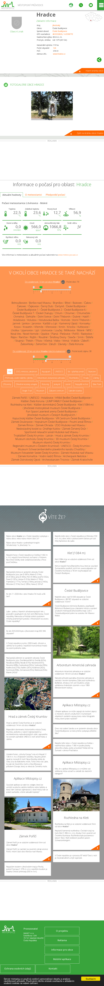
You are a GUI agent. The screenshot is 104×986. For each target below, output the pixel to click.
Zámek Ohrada (44, 425)
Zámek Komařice (27, 456)
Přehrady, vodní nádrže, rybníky (19, 377)
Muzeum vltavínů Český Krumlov (51, 442)
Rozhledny (74, 377)
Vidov (57, 340)
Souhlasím (91, 978)
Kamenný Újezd (68, 323)
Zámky (96, 377)
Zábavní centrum (56, 390)
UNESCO (59, 371)
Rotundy (45, 384)
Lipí (37, 330)
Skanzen (92, 371)
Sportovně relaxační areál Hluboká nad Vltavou (51, 432)
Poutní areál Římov (80, 421)
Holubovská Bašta (49, 320)
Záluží (52, 344)
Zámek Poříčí (19, 397)
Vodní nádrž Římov (50, 456)
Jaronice (36, 323)
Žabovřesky (27, 344)
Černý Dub (47, 306)
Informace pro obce (62, 949)
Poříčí (75, 333)
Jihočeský (56, 25)
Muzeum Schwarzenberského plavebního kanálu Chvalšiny (51, 449)
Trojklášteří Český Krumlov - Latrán (33, 435)
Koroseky (85, 323)
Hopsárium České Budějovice (51, 421)
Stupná (19, 340)
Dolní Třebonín (62, 316)
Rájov (14, 337)
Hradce (46, 14)
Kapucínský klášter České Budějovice (33, 418)
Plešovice (65, 333)
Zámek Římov (25, 425)
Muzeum (40, 390)
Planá (54, 333)
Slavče (71, 337)
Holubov (32, 320)
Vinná (65, 340)
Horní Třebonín (81, 320)
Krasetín (27, 327)
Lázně (68, 384)
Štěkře (89, 337)
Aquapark (46, 371)
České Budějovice (60, 31)
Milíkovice (69, 330)
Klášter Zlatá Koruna (32, 401)
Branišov (58, 303)
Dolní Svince (44, 316)
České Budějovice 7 (23, 313)
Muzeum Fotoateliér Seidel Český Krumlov (35, 452)
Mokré (80, 330)
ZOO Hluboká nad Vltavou (70, 425)
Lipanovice (27, 330)
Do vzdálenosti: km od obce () (39, 351)
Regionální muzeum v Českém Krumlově (36, 446)
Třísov (38, 340)
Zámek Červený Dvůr (74, 428)
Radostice (86, 333)
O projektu (62, 930)
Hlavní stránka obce (94, 70)
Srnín (81, 337)
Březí (68, 303)
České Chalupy (44, 313)
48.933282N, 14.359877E (63, 34)
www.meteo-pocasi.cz (68, 254)
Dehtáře (31, 316)
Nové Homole (31, 333)
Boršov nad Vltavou (40, 303)
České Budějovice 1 (27, 309)
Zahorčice (41, 344)
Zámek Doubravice (22, 421)
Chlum (59, 313)
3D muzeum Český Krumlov (71, 439)
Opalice (45, 333)
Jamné (16, 323)
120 (54, 48)
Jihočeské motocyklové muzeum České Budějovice (52, 408)
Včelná (48, 340)
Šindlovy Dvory (58, 337)
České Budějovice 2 (51, 309)
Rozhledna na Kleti (21, 404)
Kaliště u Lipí (50, 323)
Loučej (58, 330)
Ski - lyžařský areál (76, 371)
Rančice (23, 337)
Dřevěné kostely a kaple (26, 384)
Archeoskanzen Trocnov (55, 459)
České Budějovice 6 (75, 309)
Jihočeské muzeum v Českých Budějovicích (51, 415)
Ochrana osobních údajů (17, 968)
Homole (65, 320)
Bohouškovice (19, 303)
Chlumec (70, 313)
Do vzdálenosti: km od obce (42, 282)
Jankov (26, 323)
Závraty (62, 344)
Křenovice (51, 327)
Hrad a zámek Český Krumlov (72, 435)
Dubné (76, 316)
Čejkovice (33, 306)
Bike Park (97, 384)
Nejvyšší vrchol (81, 384)
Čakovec (21, 306)
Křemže (38, 327)
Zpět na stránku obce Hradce (90, 133)
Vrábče (75, 340)
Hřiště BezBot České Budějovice (73, 397)
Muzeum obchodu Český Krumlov (34, 439)
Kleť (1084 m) (85, 404)
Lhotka (15, 330)
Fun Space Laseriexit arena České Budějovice (51, 411)
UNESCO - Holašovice (41, 397)
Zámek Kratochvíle (82, 459)
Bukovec (77, 303)
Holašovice (19, 320)
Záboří (85, 340)
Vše (9, 371)
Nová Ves (16, 333)
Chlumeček (83, 313)
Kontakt (53, 968)
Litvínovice (47, 330)
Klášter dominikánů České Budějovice (55, 404)
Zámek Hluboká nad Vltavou (77, 452)
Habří (86, 316)
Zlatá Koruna (76, 344)
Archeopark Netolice (74, 456)
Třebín (29, 340)
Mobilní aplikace (62, 959)
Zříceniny (7, 384)
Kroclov (71, 327)
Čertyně (59, 306)
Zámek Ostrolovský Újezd (25, 459)
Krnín (62, 327)
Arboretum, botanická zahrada (51, 377)
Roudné (43, 337)
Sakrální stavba (75, 390)
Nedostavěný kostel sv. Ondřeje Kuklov (38, 428)
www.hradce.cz (59, 54)
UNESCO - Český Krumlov (75, 446)
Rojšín (33, 337)
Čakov (87, 303)
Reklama (62, 940)
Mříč (89, 330)
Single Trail (27, 390)
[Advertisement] (52, 161)
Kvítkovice (83, 327)
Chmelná (19, 316)
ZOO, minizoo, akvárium (26, 371)
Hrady (86, 377)
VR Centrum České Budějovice (73, 418)
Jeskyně (57, 384)
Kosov (17, 327)
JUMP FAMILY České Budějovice (64, 401)
